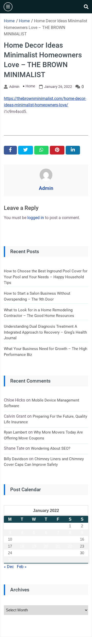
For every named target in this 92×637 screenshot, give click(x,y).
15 (70, 539)
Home (30, 86)
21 (58, 546)
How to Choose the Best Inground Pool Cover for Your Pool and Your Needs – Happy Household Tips (45, 277)
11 (22, 539)
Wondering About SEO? (50, 448)
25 (22, 553)
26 (34, 553)
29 (70, 553)
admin (14, 87)
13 (46, 539)
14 (58, 539)
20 (46, 546)
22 (70, 546)
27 (46, 553)
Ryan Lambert (15, 432)
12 (34, 539)
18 (22, 546)
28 (58, 553)
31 (10, 560)
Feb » (22, 566)
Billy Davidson (16, 459)
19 (34, 546)
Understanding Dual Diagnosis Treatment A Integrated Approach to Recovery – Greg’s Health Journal (45, 332)
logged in (35, 217)
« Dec (9, 566)
